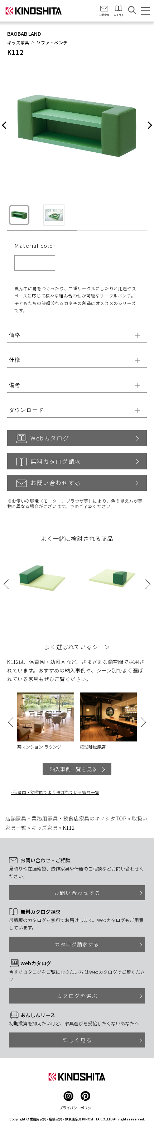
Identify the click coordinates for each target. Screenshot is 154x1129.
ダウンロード (26, 410)
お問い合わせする (55, 482)
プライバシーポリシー (77, 1107)
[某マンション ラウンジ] (45, 717)
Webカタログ (49, 438)
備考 (14, 385)
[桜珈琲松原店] (108, 717)
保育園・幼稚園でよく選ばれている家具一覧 (56, 792)
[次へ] (149, 126)
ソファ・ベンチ (52, 42)
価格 (14, 335)
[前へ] (4, 126)
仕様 (14, 360)
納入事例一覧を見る (73, 769)
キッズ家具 (18, 42)
